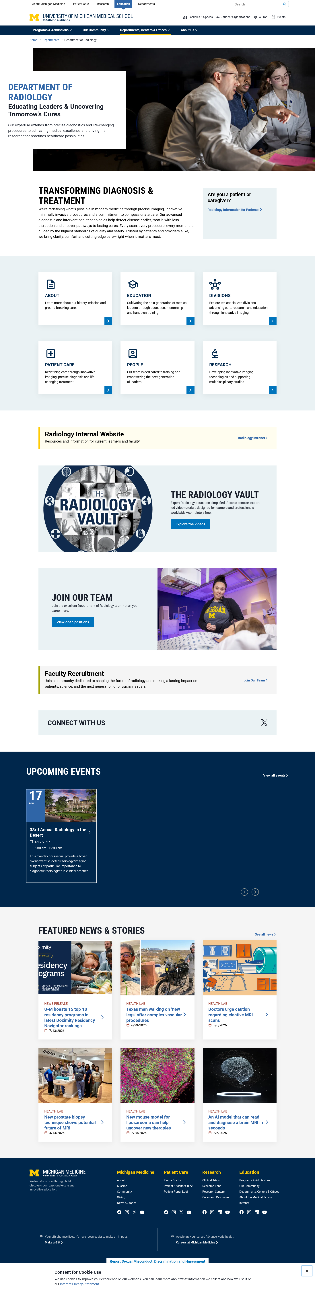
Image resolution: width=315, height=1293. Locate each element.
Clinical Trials (211, 1180)
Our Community (249, 1186)
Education (123, 4)
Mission (122, 1186)
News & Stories (126, 1203)
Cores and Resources (215, 1197)
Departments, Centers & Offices (259, 1191)
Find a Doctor (172, 1180)
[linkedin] (220, 1212)
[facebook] (119, 1212)
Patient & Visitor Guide (178, 1186)
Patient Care (81, 4)
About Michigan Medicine (48, 4)
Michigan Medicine (135, 1172)
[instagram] (127, 1212)
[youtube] (142, 1212)
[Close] (307, 1271)
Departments (146, 4)
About (121, 1180)
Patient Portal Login (176, 1191)
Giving (121, 1197)
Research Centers (213, 1191)
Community (124, 1191)
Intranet (244, 1203)
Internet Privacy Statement (79, 1284)
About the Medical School (255, 1197)
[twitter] (134, 1212)
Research (103, 4)
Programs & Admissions (254, 1180)
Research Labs (211, 1186)
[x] (264, 722)
